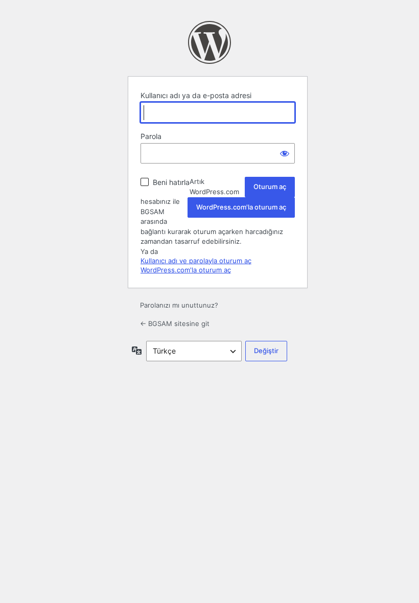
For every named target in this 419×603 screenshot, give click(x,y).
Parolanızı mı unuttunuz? (179, 305)
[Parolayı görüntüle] (284, 153)
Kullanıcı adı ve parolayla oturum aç (196, 261)
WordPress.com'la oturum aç (241, 207)
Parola (151, 136)
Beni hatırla (171, 182)
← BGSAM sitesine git (175, 323)
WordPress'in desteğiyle (209, 42)
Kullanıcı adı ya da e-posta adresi (196, 95)
